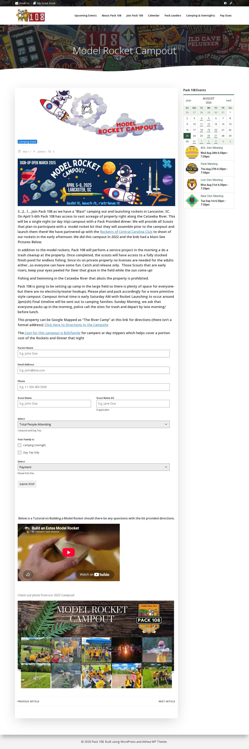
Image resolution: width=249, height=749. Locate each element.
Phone (21, 381)
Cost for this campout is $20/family (52, 333)
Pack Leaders (173, 15)
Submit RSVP (27, 484)
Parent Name (25, 347)
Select (21, 418)
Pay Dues (226, 15)
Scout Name (25, 398)
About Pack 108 (111, 15)
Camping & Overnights (200, 15)
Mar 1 (26, 151)
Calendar (153, 15)
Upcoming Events (86, 15)
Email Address (26, 364)
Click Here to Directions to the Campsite (76, 325)
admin (41, 151)
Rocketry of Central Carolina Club (126, 231)
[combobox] (94, 424)
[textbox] (90, 424)
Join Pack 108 (134, 15)
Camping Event (27, 141)
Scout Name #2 (105, 398)
